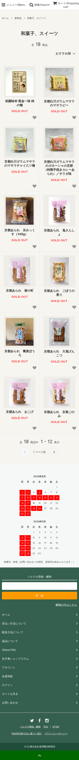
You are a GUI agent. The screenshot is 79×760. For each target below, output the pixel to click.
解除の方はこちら (66, 604)
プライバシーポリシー (55, 733)
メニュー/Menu (15, 4)
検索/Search (41, 4)
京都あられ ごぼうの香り (59, 293)
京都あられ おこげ (20, 412)
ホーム (5, 18)
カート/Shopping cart (68, 5)
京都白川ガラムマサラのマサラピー (59, 103)
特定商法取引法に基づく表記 (27, 733)
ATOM (55, 726)
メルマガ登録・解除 (30, 726)
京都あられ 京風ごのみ (59, 414)
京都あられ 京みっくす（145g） (19, 232)
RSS (46, 726)
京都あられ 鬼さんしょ (59, 232)
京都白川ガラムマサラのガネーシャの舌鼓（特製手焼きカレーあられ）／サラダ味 (59, 167)
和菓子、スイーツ (36, 18)
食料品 (18, 18)
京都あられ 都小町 (20, 290)
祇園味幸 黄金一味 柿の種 (19, 103)
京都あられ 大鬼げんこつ (59, 353)
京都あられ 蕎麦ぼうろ (19, 353)
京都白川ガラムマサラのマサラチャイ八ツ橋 (19, 163)
